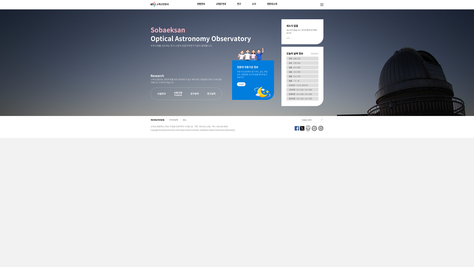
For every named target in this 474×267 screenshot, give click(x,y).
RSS (184, 120)
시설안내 (161, 93)
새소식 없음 (292, 25)
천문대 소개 (272, 4)
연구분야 (194, 93)
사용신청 (178, 93)
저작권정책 (173, 120)
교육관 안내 (221, 4)
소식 (254, 4)
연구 (239, 4)
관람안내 (201, 4)
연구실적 (211, 93)
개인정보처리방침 (157, 120)
